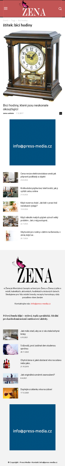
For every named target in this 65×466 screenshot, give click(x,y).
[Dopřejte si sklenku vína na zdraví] (10, 393)
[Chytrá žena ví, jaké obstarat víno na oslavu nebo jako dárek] (6, 364)
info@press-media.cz (40, 303)
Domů (5, 20)
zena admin (8, 113)
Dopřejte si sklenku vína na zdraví (36, 389)
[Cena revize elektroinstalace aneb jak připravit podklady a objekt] (10, 177)
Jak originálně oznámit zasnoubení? (38, 375)
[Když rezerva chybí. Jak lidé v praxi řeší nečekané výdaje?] (10, 206)
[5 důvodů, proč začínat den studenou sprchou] (10, 349)
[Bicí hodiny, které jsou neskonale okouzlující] (32, 66)
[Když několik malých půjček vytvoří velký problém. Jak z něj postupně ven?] (10, 221)
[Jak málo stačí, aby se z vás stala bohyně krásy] (10, 334)
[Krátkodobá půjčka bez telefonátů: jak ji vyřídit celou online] (10, 192)
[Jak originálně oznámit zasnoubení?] (10, 378)
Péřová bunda (10, 315)
